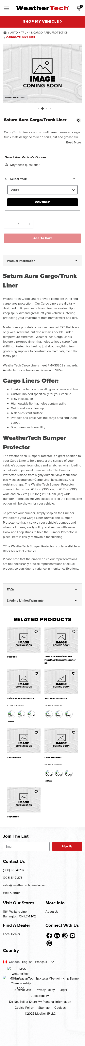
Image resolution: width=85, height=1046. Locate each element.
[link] (5, 32)
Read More (73, 142)
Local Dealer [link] (11, 934)
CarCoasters (14, 757)
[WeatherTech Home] (42, 8)
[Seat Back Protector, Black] (49, 714)
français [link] (41, 961)
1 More (11, 721)
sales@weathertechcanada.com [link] (24, 885)
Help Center (11, 892)
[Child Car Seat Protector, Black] (11, 714)
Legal (63, 989)
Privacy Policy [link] (45, 989)
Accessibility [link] (40, 995)
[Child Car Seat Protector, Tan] (31, 714)
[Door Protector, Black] (49, 773)
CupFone (12, 657)
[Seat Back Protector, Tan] (58, 714)
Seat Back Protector (55, 698)
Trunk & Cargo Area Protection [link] (44, 33)
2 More (48, 780)
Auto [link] (14, 33)
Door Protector (52, 757)
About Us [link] (51, 911)
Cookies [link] (60, 1007)
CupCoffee (13, 816)
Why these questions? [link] (24, 164)
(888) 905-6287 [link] (13, 870)
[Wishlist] (78, 120)
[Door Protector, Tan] (58, 773)
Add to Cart (42, 238)
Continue (42, 202)
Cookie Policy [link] (24, 1007)
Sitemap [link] (44, 1007)
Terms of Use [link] (22, 989)
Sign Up (67, 846)
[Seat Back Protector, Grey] (68, 714)
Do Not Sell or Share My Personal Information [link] (40, 1001)
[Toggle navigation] (6, 8)
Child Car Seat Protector (20, 698)
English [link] (27, 961)
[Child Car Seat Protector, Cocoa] (21, 714)
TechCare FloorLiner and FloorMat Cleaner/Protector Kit (60, 660)
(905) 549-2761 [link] (13, 877)
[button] (38, 108)
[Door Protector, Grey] (68, 773)
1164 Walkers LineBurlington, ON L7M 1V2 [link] (19, 914)
